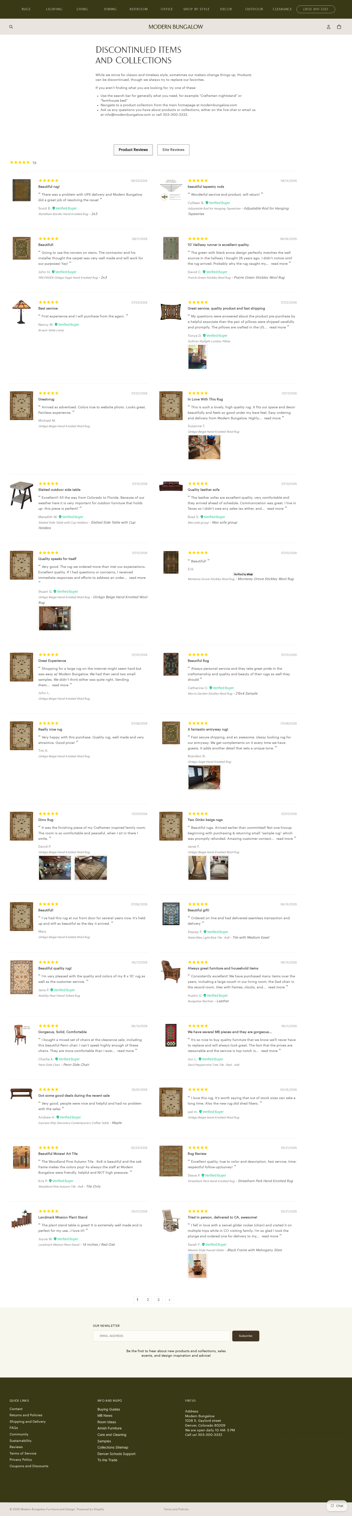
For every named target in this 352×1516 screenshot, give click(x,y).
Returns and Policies (26, 1415)
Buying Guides (108, 1409)
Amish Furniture (109, 1428)
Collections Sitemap (112, 1447)
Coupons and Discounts (29, 1466)
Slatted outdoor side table (59, 490)
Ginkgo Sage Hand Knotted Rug (209, 761)
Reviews (16, 1447)
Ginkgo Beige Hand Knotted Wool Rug (64, 426)
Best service (48, 308)
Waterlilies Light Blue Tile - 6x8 (208, 937)
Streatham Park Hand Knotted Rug (211, 1181)
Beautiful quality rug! (55, 968)
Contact (16, 1409)
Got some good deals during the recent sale (74, 1095)
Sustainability (21, 1441)
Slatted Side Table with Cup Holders (63, 522)
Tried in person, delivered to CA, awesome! (222, 1217)
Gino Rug (45, 820)
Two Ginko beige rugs (205, 820)
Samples (104, 1441)
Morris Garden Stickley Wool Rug (210, 693)
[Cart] (339, 27)
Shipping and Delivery (28, 1421)
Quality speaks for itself (57, 559)
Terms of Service (23, 1453)
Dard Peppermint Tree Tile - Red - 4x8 (213, 1064)
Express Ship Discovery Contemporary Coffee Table (73, 1123)
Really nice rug (50, 729)
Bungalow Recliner (200, 1001)
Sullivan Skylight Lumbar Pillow (209, 341)
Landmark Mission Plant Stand (62, 1217)
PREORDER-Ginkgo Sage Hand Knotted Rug (68, 277)
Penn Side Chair (49, 1064)
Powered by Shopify (90, 1509)
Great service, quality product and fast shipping (226, 308)
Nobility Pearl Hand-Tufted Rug (59, 995)
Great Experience (52, 661)
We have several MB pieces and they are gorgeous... (230, 1032)
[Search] (11, 27)
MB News (104, 1415)
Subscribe (245, 1336)
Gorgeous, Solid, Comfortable (62, 1032)
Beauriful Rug (198, 661)
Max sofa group (198, 522)
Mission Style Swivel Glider (206, 1250)
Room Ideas (106, 1422)
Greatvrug (46, 399)
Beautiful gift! (198, 910)
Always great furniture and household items (223, 968)
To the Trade (107, 1460)
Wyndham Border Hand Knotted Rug (63, 214)
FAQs (14, 1428)
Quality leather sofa (204, 490)
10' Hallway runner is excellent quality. (219, 245)
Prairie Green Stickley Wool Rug (209, 277)
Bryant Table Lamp (51, 330)
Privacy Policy (21, 1459)
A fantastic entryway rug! (208, 729)
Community (19, 1434)
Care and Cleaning (111, 1435)
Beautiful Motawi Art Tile (58, 1154)
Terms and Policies (176, 1509)
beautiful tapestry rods (206, 186)
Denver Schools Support (116, 1454)
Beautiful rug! (49, 186)
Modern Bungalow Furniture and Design (48, 1509)
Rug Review (197, 1154)
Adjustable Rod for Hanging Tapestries (214, 208)
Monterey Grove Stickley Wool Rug (211, 579)
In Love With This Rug (205, 399)
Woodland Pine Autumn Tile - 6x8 (60, 1186)
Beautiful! (45, 245)
